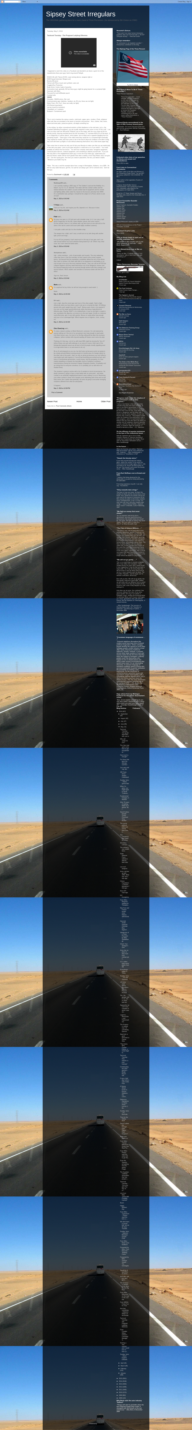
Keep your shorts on (124, 1137)
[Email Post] (73, 174)
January (123, 1373)
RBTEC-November (124, 336)
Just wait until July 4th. (124, 768)
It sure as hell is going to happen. (129, 357)
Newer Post (52, 401)
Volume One (120, 206)
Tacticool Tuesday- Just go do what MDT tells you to (124, 733)
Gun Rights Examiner (126, 393)
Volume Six (120, 215)
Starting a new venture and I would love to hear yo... (124, 1347)
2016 (120, 711)
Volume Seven (121, 216)
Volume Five (121, 213)
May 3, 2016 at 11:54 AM (62, 322)
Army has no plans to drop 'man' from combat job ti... (124, 954)
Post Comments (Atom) (63, 406)
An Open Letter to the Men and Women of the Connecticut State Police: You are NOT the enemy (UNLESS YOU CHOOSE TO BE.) (130, 174)
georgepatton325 (124, 370)
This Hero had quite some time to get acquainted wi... (124, 748)
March (123, 1366)
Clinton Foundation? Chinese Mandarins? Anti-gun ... (124, 884)
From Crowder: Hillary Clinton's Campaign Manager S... (124, 1335)
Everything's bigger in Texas (124, 971)
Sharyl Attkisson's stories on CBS (127, 221)
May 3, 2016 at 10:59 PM (62, 388)
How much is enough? (124, 756)
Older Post (105, 401)
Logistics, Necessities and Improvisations (124, 1018)
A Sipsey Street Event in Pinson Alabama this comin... (123, 1091)
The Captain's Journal (126, 295)
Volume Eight (121, 218)
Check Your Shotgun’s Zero (124, 945)
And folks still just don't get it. (124, 1278)
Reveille (129, 505)
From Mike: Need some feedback (124, 1242)
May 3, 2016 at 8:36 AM (61, 246)
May (122, 727)
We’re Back (122, 322)
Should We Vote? (124, 372)
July (122, 721)
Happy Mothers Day (123, 1207)
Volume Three (121, 210)
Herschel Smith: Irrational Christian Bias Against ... (124, 925)
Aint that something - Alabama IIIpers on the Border (124, 1312)
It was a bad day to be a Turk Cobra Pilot (124, 1080)
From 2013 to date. (123, 163)
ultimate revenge (124, 316)
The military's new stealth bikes (124, 849)
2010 (120, 1392)
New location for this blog (126, 350)
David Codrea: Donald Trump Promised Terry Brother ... (124, 816)
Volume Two (120, 208)
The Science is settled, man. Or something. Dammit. (124, 1028)
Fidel (55, 216)
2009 (120, 1395)
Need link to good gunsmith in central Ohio (124, 1037)
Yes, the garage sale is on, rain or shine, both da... (124, 999)
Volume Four (121, 211)
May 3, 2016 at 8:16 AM (61, 210)
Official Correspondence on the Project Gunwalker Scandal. (129, 225)
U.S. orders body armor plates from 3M (124, 964)
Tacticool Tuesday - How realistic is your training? (124, 1060)
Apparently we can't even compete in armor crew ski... (124, 1008)
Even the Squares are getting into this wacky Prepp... (124, 1165)
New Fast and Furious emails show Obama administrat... (124, 913)
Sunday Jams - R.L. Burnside (124, 1112)
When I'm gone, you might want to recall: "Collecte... (124, 789)
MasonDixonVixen (125, 384)
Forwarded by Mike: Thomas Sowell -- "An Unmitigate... (124, 1262)
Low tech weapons (123, 867)
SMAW (49, 97)
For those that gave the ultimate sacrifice (124, 762)
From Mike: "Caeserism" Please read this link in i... (124, 1215)
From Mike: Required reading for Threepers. (124, 902)
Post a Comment (57, 392)
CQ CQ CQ (122, 343)
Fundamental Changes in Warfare (124, 797)
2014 (120, 1381)
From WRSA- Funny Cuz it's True (124, 1303)
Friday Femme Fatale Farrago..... (128, 290)
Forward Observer (125, 305)
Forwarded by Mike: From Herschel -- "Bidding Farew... (124, 1251)
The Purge (122, 379)
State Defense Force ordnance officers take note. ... (124, 859)
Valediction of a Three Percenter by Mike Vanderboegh (124, 937)
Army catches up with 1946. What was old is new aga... (124, 875)
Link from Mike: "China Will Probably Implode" (124, 1196)
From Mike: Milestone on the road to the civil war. (124, 1296)
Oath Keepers (123, 321)
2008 (120, 1398)
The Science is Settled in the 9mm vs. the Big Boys (124, 1286)
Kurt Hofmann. (124, 130)
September (124, 714)
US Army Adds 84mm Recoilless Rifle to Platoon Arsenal (124, 987)
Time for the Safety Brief (124, 1118)
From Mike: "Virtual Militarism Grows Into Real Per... (124, 1144)
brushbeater (123, 280)
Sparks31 (122, 355)
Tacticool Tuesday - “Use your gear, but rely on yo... (124, 1186)
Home (79, 401)
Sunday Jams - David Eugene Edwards (124, 1356)
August (123, 718)
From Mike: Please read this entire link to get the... (124, 1154)
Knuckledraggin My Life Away (129, 348)
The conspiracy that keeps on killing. (124, 837)
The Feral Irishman (125, 288)
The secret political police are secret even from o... (124, 828)
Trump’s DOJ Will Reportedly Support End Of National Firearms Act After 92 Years (130, 298)
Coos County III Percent (127, 377)
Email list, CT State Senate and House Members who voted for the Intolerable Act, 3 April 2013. (131, 194)
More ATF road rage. (124, 891)
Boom (122, 1203)
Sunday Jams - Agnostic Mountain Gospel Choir (124, 1235)
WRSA (121, 341)
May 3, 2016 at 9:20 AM (61, 278)
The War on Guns (125, 314)
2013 (120, 1384)
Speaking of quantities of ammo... (124, 1272)
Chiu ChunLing (59, 328)
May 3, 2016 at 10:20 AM (62, 294)
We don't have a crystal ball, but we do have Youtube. (124, 1225)
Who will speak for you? (124, 740)
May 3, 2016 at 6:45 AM (61, 198)
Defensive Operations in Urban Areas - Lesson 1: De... (124, 1104)
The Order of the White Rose (128, 362)
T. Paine (56, 205)
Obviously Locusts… (125, 329)
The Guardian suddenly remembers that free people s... (124, 1175)
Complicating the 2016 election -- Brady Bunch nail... (124, 1071)
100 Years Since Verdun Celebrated (124, 774)
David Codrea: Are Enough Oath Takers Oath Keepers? (124, 1129)
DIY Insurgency (124, 896)
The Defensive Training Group (129, 328)
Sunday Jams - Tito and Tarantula (124, 977)
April (122, 1363)
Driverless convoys (123, 844)
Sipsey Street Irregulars (80, 14)
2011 (120, 1389)
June (122, 724)
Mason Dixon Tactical (126, 334)
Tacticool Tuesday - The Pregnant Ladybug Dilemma (124, 1322)
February (123, 1368)
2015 (120, 1378)
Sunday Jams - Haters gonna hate (124, 781)
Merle (56, 284)
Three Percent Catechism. (128, 105)
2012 (120, 1387)
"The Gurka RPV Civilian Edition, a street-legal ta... (124, 1048)
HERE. (122, 233)
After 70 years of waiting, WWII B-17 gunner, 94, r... (124, 805)
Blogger (99, 1423)
